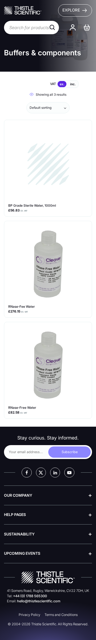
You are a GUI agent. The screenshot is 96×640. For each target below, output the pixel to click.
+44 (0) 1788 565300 (30, 596)
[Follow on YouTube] (69, 472)
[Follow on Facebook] (26, 472)
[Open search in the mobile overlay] (31, 27)
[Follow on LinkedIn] (55, 472)
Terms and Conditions (61, 615)
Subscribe (70, 452)
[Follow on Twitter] (41, 472)
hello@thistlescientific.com (38, 601)
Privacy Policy (29, 615)
